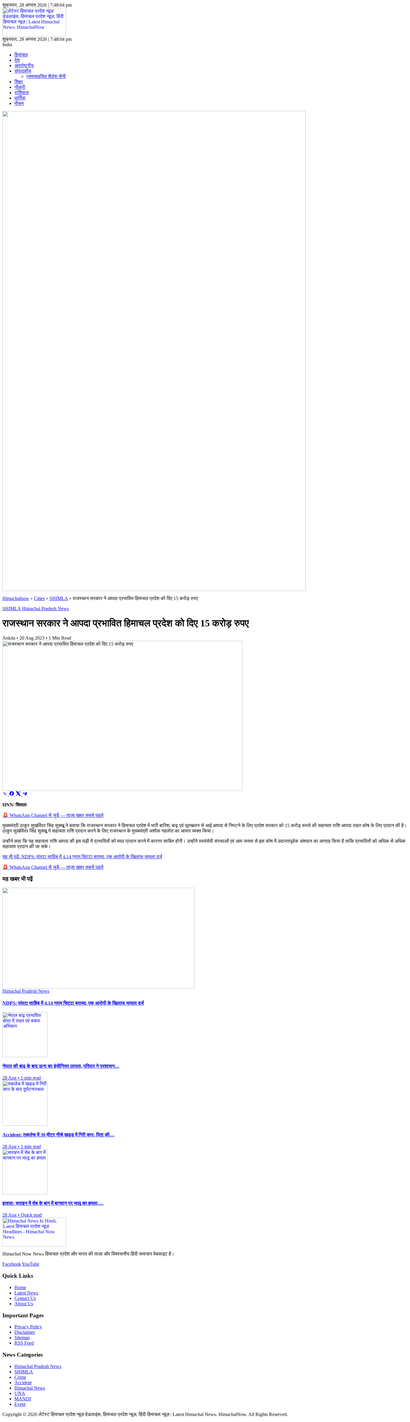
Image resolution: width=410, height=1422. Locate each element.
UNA (19, 1393)
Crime (20, 1377)
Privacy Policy (28, 1326)
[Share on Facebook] (12, 794)
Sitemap (22, 1337)
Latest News (26, 1292)
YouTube (30, 1264)
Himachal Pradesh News (45, 608)
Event (20, 1404)
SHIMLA (59, 598)
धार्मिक (20, 97)
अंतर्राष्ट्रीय (24, 65)
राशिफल (21, 92)
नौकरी (19, 87)
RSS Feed (24, 1343)
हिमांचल (21, 54)
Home (20, 1287)
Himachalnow (15, 598)
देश (17, 60)
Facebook (11, 1264)
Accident (23, 1382)
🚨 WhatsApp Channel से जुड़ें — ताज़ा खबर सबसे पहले (53, 815)
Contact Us (25, 1298)
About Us (23, 1303)
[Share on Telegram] (25, 794)
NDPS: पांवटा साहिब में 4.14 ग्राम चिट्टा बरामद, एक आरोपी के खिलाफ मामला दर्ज (82, 856)
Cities (39, 598)
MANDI (22, 1398)
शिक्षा (18, 81)
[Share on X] (19, 794)
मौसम (19, 103)
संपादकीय (22, 71)
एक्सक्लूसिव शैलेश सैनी (46, 76)
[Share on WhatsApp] (5, 794)
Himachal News (29, 1387)
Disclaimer (24, 1332)
